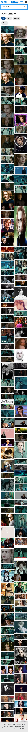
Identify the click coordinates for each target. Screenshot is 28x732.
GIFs (9, 18)
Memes (5, 23)
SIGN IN (21, 1)
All (3, 18)
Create (16, 1)
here (8, 730)
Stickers (16, 18)
